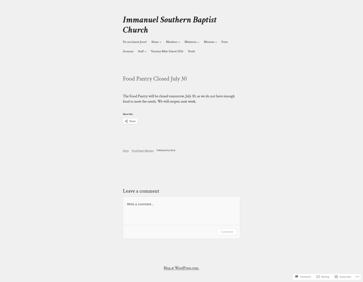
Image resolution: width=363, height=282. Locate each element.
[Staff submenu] (145, 51)
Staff (141, 51)
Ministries (191, 42)
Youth (191, 51)
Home (155, 42)
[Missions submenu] (216, 42)
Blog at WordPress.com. (181, 268)
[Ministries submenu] (198, 42)
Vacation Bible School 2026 (167, 51)
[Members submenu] (179, 42)
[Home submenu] (160, 42)
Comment (227, 231)
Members (172, 42)
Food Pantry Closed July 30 (155, 78)
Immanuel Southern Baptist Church (170, 25)
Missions (209, 42)
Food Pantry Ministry (143, 150)
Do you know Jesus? (135, 42)
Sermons (128, 51)
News (126, 150)
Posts (224, 42)
